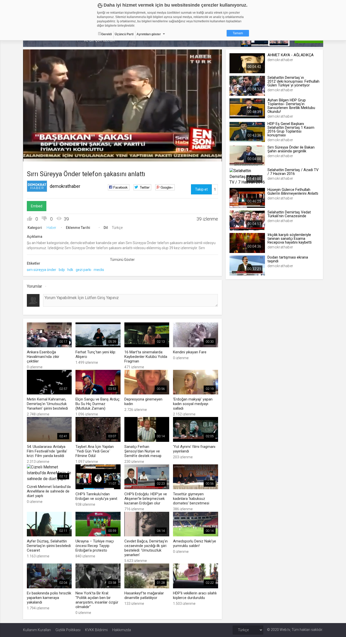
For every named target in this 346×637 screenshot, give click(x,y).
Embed (36, 206)
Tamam (238, 33)
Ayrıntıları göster (149, 34)
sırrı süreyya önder (41, 270)
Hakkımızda (121, 630)
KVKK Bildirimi (96, 630)
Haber (51, 228)
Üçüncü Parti (124, 34)
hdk (70, 270)
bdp (62, 270)
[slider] (122, 147)
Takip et (201, 189)
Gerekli (106, 34)
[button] (39, 155)
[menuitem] (192, 155)
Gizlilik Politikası (68, 630)
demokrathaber (65, 186)
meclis (99, 270)
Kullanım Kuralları (37, 630)
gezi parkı (83, 270)
